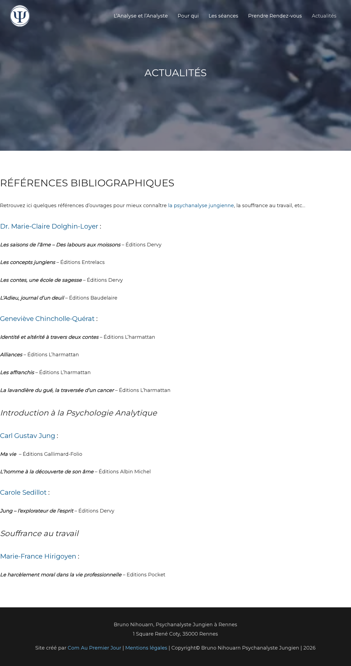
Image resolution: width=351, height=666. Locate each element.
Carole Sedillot (23, 492)
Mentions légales (147, 648)
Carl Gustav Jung (27, 436)
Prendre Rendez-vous (275, 16)
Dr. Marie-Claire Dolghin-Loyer (49, 226)
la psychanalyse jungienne (201, 206)
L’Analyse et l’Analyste (141, 16)
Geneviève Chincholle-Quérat (47, 319)
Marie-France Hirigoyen (38, 556)
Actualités (324, 16)
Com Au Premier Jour (94, 648)
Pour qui (188, 16)
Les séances (223, 16)
